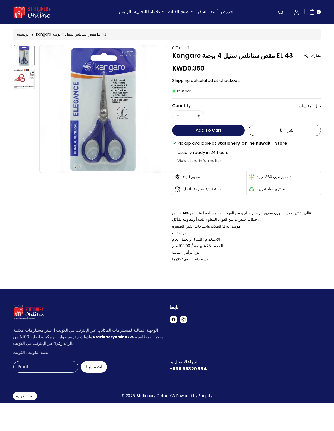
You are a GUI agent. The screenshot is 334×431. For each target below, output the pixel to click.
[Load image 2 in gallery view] (24, 79)
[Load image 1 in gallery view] (24, 55)
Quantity (181, 106)
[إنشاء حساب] (296, 12)
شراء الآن (285, 130)
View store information (199, 160)
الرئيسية (23, 34)
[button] (281, 12)
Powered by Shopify (194, 395)
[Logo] (28, 313)
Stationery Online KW (156, 395)
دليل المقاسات (310, 106)
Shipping (181, 81)
